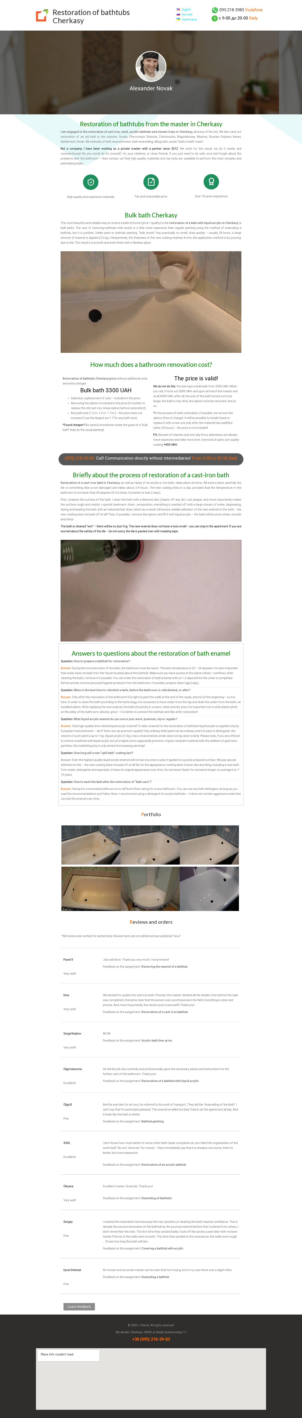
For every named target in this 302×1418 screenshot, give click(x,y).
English (186, 9)
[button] (79, 1306)
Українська (189, 19)
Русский (187, 14)
